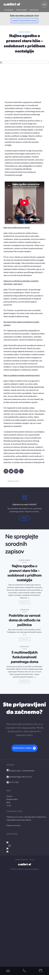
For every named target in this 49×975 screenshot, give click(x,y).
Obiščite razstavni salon (24, 21)
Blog (8, 802)
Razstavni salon (12, 799)
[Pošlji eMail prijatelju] (16, 471)
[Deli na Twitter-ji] (11, 471)
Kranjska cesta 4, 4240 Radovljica (21, 771)
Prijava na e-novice (13, 825)
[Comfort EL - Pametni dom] (12, 4)
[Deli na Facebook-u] (6, 471)
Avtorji (31, 859)
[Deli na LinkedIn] (21, 471)
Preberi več (24, 602)
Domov (9, 796)
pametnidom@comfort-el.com (20, 777)
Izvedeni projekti (21, 10)
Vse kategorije (8, 10)
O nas (9, 805)
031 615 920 (14, 782)
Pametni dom (34, 10)
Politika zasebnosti (21, 859)
